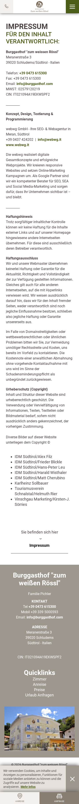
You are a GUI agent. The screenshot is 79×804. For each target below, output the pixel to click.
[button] (72, 6)
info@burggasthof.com (34, 84)
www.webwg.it (17, 145)
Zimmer (40, 679)
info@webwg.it (49, 139)
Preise (39, 689)
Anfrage (59, 801)
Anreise (39, 684)
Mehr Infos (28, 787)
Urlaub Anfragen (39, 695)
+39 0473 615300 (33, 73)
